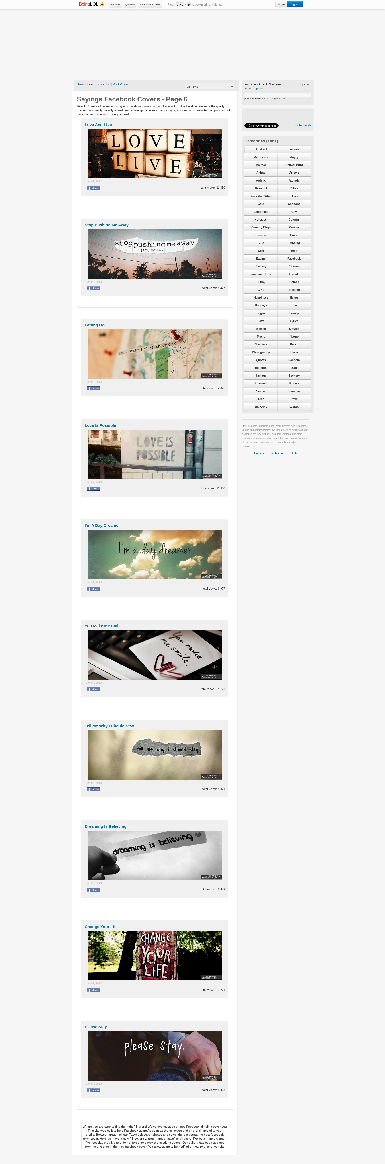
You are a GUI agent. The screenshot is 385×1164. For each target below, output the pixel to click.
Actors (294, 149)
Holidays (261, 305)
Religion (261, 367)
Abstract (261, 149)
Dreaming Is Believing (106, 826)
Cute (261, 243)
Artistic (261, 180)
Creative (260, 235)
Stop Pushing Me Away (107, 225)
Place (294, 352)
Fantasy (261, 266)
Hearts (294, 297)
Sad (294, 367)
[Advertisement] (192, 45)
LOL (89, 4)
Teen (261, 399)
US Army (261, 407)
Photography (261, 352)
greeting (294, 289)
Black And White (261, 196)
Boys (294, 196)
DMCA (292, 453)
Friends (294, 274)
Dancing (294, 243)
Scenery (294, 375)
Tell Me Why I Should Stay (109, 726)
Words (294, 407)
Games (294, 282)
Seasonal (261, 383)
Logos (261, 313)
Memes (261, 328)
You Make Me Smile (103, 626)
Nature (294, 336)
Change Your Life (101, 927)
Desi (261, 250)
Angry (294, 157)
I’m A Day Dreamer (102, 525)
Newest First (86, 84)
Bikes (294, 188)
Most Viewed (121, 84)
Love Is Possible (100, 425)
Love (261, 321)
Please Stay (96, 1027)
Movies (294, 328)
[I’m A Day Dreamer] (155, 554)
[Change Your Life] (155, 955)
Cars (261, 204)
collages (261, 219)
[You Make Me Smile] (155, 654)
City (294, 211)
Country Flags (261, 227)
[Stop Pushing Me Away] (155, 253)
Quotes (261, 360)
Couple (294, 227)
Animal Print (294, 165)
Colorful (294, 219)
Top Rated (103, 84)
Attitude (294, 180)
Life (294, 305)
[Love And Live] (155, 153)
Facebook (294, 258)
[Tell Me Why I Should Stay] (155, 755)
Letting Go (95, 325)
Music (261, 336)
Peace (294, 344)
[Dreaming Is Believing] (155, 855)
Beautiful (261, 188)
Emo (294, 250)
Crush (294, 235)
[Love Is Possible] (155, 454)
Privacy (259, 453)
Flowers (294, 266)
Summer (294, 391)
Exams (261, 258)
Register (295, 4)
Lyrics (294, 321)
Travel (294, 399)
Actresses (261, 157)
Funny (261, 282)
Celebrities (261, 211)
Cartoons (294, 204)
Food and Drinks (261, 274)
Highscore (304, 84)
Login (281, 4)
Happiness (261, 297)
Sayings (260, 375)
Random (294, 360)
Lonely (294, 313)
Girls (261, 289)
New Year (261, 344)
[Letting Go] (155, 354)
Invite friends (303, 125)
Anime (260, 172)
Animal (261, 165)
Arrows (294, 172)
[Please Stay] (155, 1055)
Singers (294, 383)
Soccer (261, 391)
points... (261, 88)
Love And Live (98, 124)
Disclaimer (276, 453)
